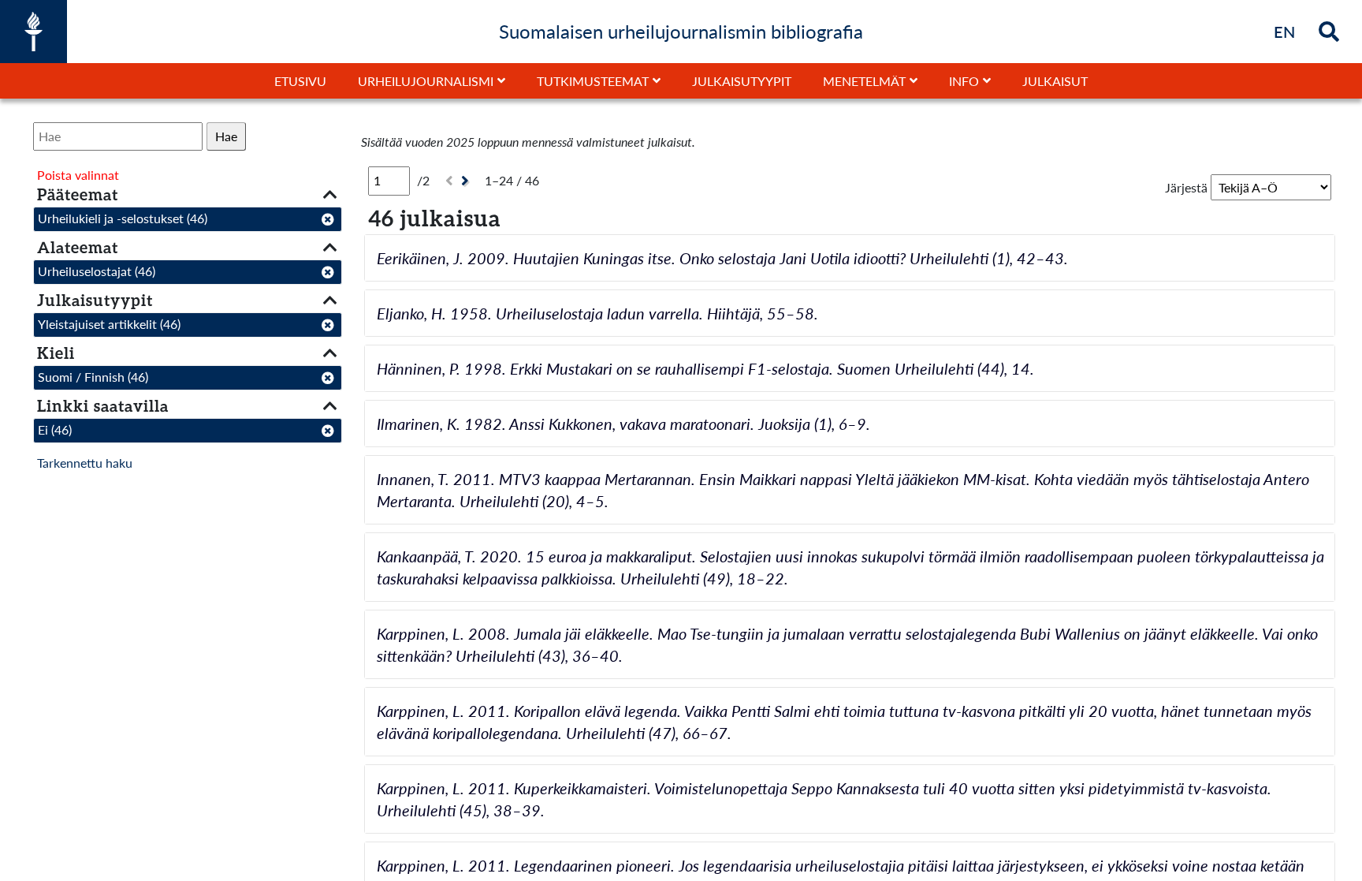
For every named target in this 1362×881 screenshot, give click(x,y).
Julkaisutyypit (741, 80)
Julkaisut (1055, 80)
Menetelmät (864, 80)
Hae (226, 136)
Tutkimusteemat (593, 80)
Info (964, 80)
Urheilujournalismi (425, 80)
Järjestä (1186, 187)
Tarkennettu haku (84, 462)
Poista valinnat (78, 174)
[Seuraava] (467, 181)
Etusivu (300, 80)
